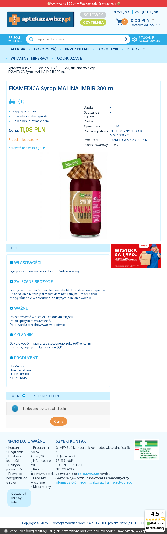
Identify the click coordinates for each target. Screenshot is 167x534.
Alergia (18, 49)
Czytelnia (93, 22)
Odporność (45, 49)
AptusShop (98, 523)
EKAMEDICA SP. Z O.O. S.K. (129, 140)
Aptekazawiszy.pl (20, 68)
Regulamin (15, 452)
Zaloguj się (120, 12)
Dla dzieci (136, 49)
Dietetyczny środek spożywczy (126, 133)
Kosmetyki (108, 49)
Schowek (93, 14)
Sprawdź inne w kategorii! (27, 148)
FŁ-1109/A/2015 (89, 473)
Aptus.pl (138, 523)
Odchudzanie (69, 58)
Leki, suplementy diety (79, 68)
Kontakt (13, 447)
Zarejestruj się (147, 12)
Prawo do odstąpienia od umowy (16, 478)
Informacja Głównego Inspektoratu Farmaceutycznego (94, 482)
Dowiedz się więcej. (131, 531)
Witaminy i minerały (29, 58)
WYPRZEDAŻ (48, 68)
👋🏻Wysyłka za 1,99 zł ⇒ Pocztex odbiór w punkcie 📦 (84, 3)
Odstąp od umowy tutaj (18, 498)
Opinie (58, 421)
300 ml (115, 126)
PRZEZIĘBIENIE (77, 49)
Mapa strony (42, 487)
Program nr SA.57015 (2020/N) (40, 452)
